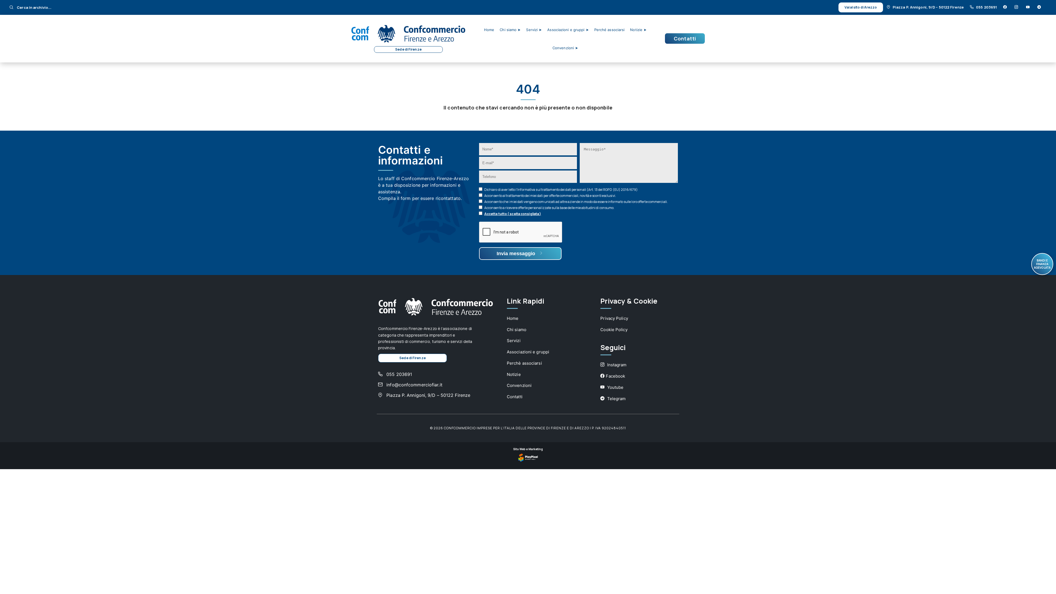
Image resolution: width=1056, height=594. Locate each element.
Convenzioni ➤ (565, 48)
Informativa (526, 189)
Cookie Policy (613, 329)
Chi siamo (516, 329)
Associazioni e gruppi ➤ (567, 30)
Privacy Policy (614, 318)
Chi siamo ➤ (510, 30)
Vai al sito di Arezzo (861, 7)
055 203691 (987, 7)
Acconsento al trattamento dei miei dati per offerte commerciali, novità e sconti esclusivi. (550, 195)
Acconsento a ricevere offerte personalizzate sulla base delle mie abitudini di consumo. (549, 207)
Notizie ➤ (638, 30)
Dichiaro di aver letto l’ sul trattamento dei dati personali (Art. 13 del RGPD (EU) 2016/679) (561, 189)
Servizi (514, 340)
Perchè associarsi (524, 363)
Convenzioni (519, 385)
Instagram (616, 364)
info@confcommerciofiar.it (413, 384)
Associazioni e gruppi (528, 351)
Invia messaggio (517, 253)
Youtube (614, 387)
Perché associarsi (609, 30)
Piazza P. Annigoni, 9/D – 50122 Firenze (928, 7)
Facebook (615, 376)
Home (489, 30)
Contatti (685, 38)
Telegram (616, 398)
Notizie (514, 374)
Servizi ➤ (534, 30)
